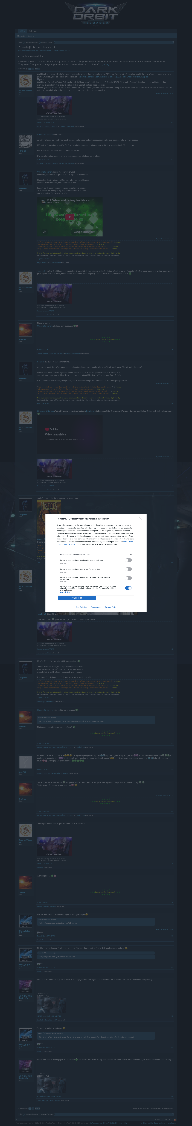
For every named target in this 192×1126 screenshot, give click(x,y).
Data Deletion (81, 607)
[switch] (128, 560)
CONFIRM (77, 598)
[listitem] (96, 554)
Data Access (96, 607)
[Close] (141, 519)
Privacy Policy (111, 607)
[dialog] (96, 563)
